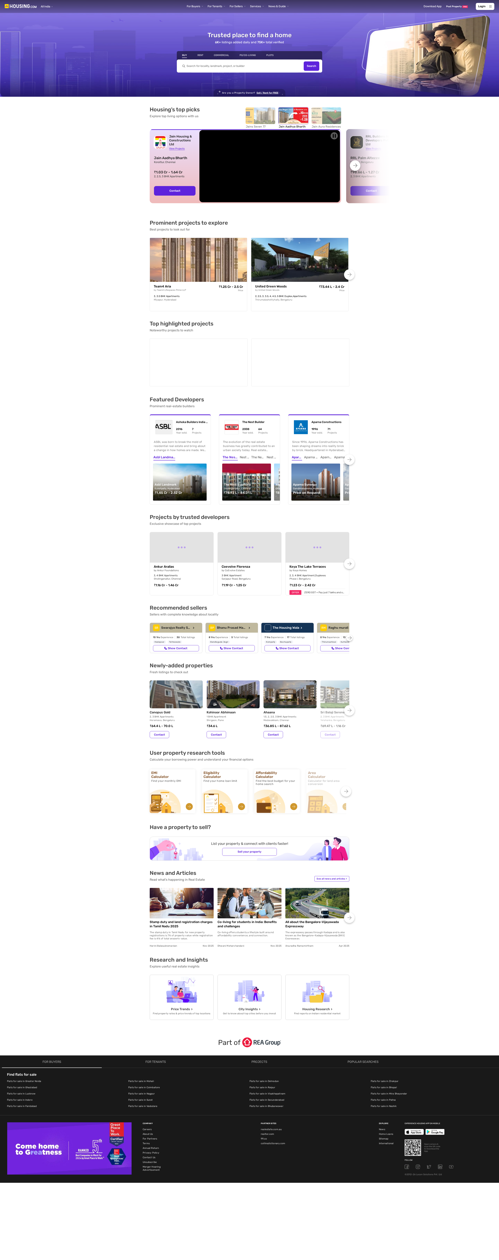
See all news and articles (332, 878)
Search (311, 66)
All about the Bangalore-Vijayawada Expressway (312, 923)
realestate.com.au (271, 1128)
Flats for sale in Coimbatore (144, 1086)
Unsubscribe (150, 1161)
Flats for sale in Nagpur (141, 1093)
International (386, 1142)
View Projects (177, 148)
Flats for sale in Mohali (141, 1080)
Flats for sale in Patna (383, 1099)
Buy (184, 55)
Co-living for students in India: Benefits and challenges (247, 923)
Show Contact (177, 647)
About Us (148, 1133)
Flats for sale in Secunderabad (267, 1099)
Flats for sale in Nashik (383, 1105)
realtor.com (267, 1133)
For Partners (150, 1138)
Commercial (221, 55)
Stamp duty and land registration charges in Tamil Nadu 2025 (181, 923)
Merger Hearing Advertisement (152, 1167)
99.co (264, 1138)
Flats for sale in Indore (20, 1099)
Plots (270, 55)
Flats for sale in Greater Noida (24, 1080)
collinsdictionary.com (273, 1142)
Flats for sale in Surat (140, 1099)
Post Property (456, 6)
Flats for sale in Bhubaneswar (266, 1105)
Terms (146, 1142)
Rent (200, 55)
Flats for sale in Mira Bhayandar (389, 1093)
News (382, 1128)
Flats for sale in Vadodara (142, 1105)
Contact (174, 190)
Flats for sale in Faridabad (22, 1105)
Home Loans (386, 1133)
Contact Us (149, 1156)
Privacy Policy (151, 1152)
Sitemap (383, 1138)
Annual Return (151, 1147)
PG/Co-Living (248, 55)
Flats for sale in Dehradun (264, 1080)
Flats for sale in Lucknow (21, 1093)
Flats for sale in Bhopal (384, 1086)
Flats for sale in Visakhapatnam (267, 1093)
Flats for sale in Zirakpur (384, 1080)
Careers (147, 1128)
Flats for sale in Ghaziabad (22, 1086)
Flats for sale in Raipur (262, 1086)
